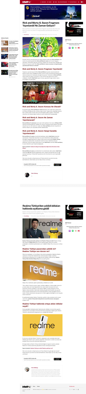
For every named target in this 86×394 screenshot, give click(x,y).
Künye (34, 386)
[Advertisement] (10, 18)
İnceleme (44, 2)
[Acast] (78, 47)
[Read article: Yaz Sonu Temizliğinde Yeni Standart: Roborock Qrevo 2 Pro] (4, 43)
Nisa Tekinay (26, 34)
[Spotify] (72, 47)
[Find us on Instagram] (76, 389)
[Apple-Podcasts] (69, 47)
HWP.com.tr (35, 389)
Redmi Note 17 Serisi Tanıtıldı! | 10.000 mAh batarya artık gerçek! (13, 49)
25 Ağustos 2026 (12, 45)
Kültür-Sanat (44, 34)
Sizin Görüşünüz (63, 2)
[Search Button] (78, 2)
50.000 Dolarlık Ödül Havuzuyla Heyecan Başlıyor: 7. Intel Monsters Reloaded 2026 (13, 73)
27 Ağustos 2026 (12, 59)
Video (56, 2)
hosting (38, 389)
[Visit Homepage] (27, 2)
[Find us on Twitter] (69, 389)
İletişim (38, 386)
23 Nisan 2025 (33, 34)
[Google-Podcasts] (75, 47)
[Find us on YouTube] (73, 389)
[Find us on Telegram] (78, 389)
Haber (50, 2)
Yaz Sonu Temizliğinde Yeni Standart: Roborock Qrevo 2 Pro (13, 42)
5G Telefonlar (73, 2)
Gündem (43, 216)
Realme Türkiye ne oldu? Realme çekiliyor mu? (42, 348)
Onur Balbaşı (26, 216)
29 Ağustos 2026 (12, 51)
